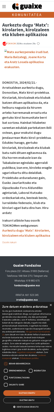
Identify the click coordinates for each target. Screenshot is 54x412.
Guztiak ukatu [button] (27, 400)
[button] (27, 407)
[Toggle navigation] (4, 6)
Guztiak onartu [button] (27, 393)
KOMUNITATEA (27, 14)
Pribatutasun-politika (29, 358)
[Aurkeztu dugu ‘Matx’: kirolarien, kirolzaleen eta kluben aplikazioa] (27, 64)
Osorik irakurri (9, 242)
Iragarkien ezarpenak (26, 352)
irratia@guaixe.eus (27, 299)
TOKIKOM (11, 43)
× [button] (51, 305)
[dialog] (27, 357)
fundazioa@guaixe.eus (27, 285)
